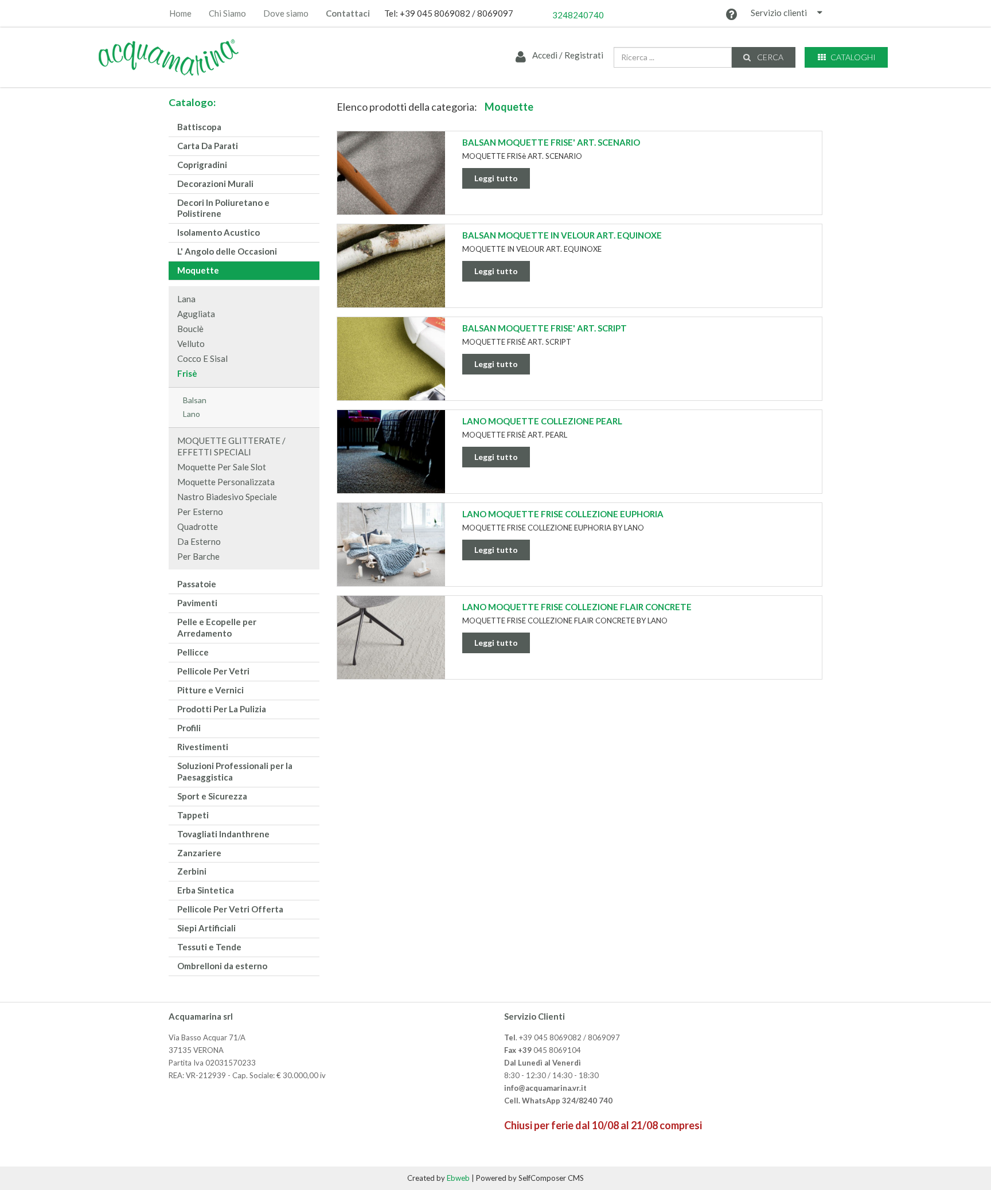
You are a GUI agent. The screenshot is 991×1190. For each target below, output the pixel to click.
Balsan (194, 400)
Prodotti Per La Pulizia (221, 709)
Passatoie (196, 584)
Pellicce (193, 652)
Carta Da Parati (207, 146)
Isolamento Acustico (218, 232)
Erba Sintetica (205, 890)
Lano (191, 414)
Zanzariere (199, 853)
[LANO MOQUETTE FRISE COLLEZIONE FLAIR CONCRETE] (391, 647)
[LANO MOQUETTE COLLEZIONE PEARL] (391, 461)
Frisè (187, 373)
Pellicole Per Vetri (213, 671)
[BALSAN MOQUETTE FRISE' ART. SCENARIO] (391, 183)
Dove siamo (286, 13)
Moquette (198, 270)
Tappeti (193, 815)
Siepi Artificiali (206, 928)
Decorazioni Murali (215, 183)
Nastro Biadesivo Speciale (227, 496)
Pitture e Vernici (210, 690)
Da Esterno (199, 541)
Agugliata (196, 314)
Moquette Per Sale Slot (221, 467)
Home (180, 13)
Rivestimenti (202, 747)
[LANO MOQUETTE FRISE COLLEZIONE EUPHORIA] (391, 554)
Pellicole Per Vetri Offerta (230, 909)
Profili (189, 728)
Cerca (769, 57)
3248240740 (578, 15)
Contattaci (348, 13)
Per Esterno (200, 511)
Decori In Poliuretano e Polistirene (223, 208)
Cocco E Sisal (202, 358)
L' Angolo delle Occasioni (227, 251)
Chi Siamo (227, 13)
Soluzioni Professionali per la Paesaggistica (234, 771)
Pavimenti (197, 603)
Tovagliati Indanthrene (223, 834)
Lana (186, 299)
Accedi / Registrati (566, 55)
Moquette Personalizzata (226, 482)
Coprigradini (202, 164)
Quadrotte (197, 526)
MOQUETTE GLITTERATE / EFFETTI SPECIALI (231, 446)
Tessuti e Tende (209, 947)
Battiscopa (199, 127)
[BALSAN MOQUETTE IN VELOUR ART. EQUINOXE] (391, 275)
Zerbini (191, 871)
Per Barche (198, 556)
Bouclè (190, 328)
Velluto (191, 343)
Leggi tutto (496, 178)
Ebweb (458, 1178)
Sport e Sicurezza (212, 796)
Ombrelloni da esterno (222, 966)
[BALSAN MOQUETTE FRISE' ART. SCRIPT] (391, 368)
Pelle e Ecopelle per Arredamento (216, 627)
